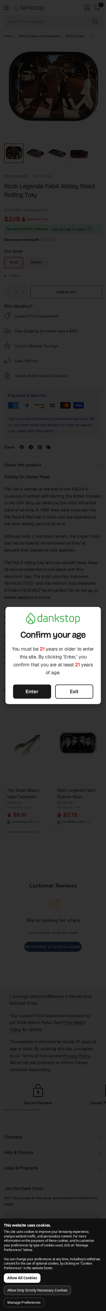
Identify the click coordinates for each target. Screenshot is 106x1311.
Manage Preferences (23, 1302)
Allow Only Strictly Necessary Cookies (37, 1290)
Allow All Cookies (22, 1277)
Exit (74, 691)
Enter (32, 691)
